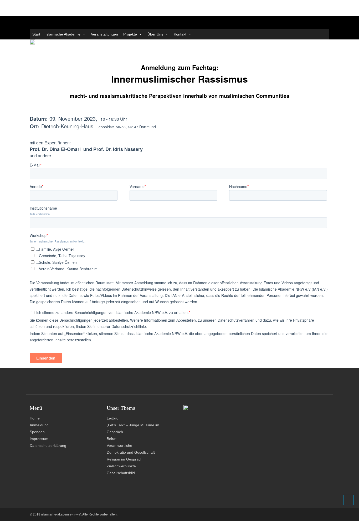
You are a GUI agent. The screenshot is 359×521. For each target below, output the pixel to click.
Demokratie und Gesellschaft (131, 452)
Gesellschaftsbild (121, 473)
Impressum (39, 439)
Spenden (37, 432)
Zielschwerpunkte (121, 466)
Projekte (130, 34)
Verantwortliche (119, 445)
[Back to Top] (348, 500)
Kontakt (180, 34)
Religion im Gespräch (124, 459)
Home (35, 418)
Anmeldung (39, 425)
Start (36, 34)
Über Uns (155, 34)
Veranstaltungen (104, 34)
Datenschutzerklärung (48, 445)
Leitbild (113, 418)
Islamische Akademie (62, 34)
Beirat (111, 439)
